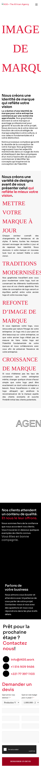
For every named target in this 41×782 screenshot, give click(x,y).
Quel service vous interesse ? (8, 696)
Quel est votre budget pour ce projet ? (29, 696)
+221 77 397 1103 (23, 674)
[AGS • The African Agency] (15, 4)
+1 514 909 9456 (22, 667)
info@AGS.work (22, 659)
